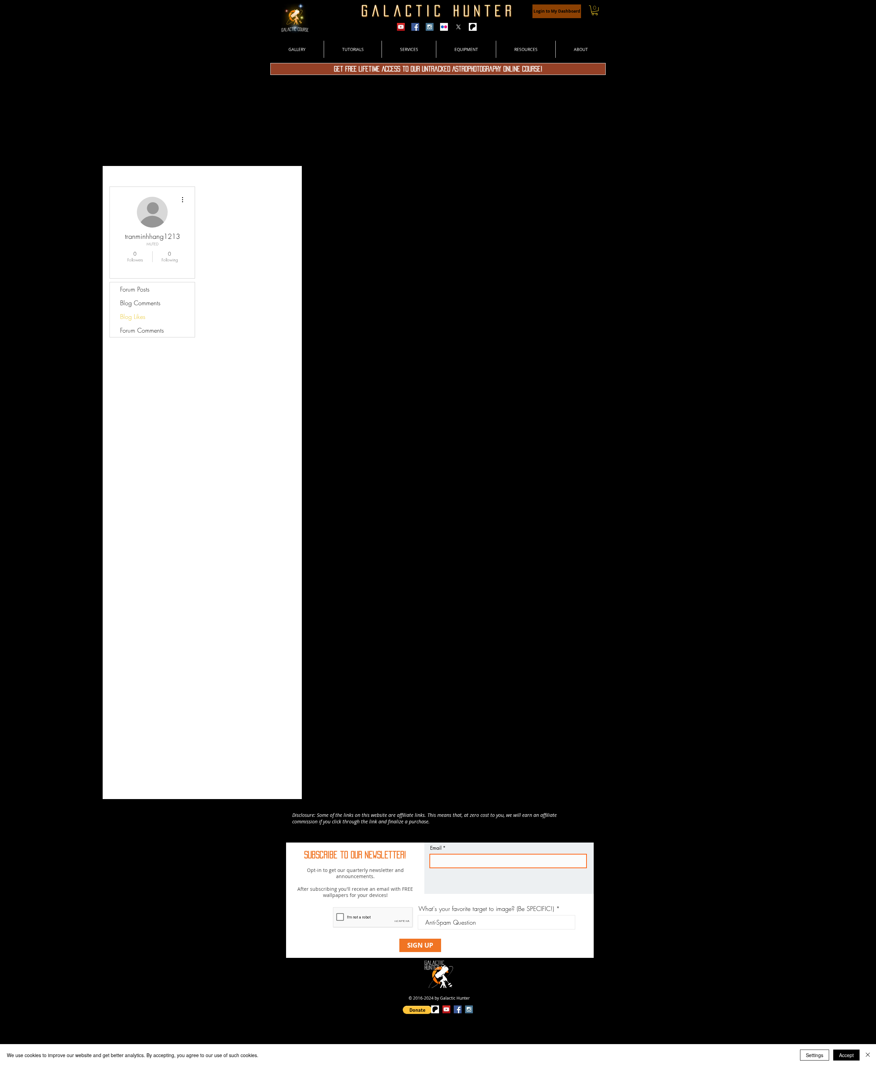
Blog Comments (140, 303)
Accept (846, 1055)
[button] (595, 10)
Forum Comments (142, 330)
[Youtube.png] (401, 27)
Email (435, 848)
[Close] (868, 1055)
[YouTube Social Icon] (446, 1009)
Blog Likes (132, 316)
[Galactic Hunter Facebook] (415, 27)
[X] (458, 27)
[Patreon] (473, 27)
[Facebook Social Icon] (458, 1009)
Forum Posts (135, 289)
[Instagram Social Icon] (469, 1009)
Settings (814, 1055)
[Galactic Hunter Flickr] (444, 27)
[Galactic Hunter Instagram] (430, 27)
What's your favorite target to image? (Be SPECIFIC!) (486, 909)
